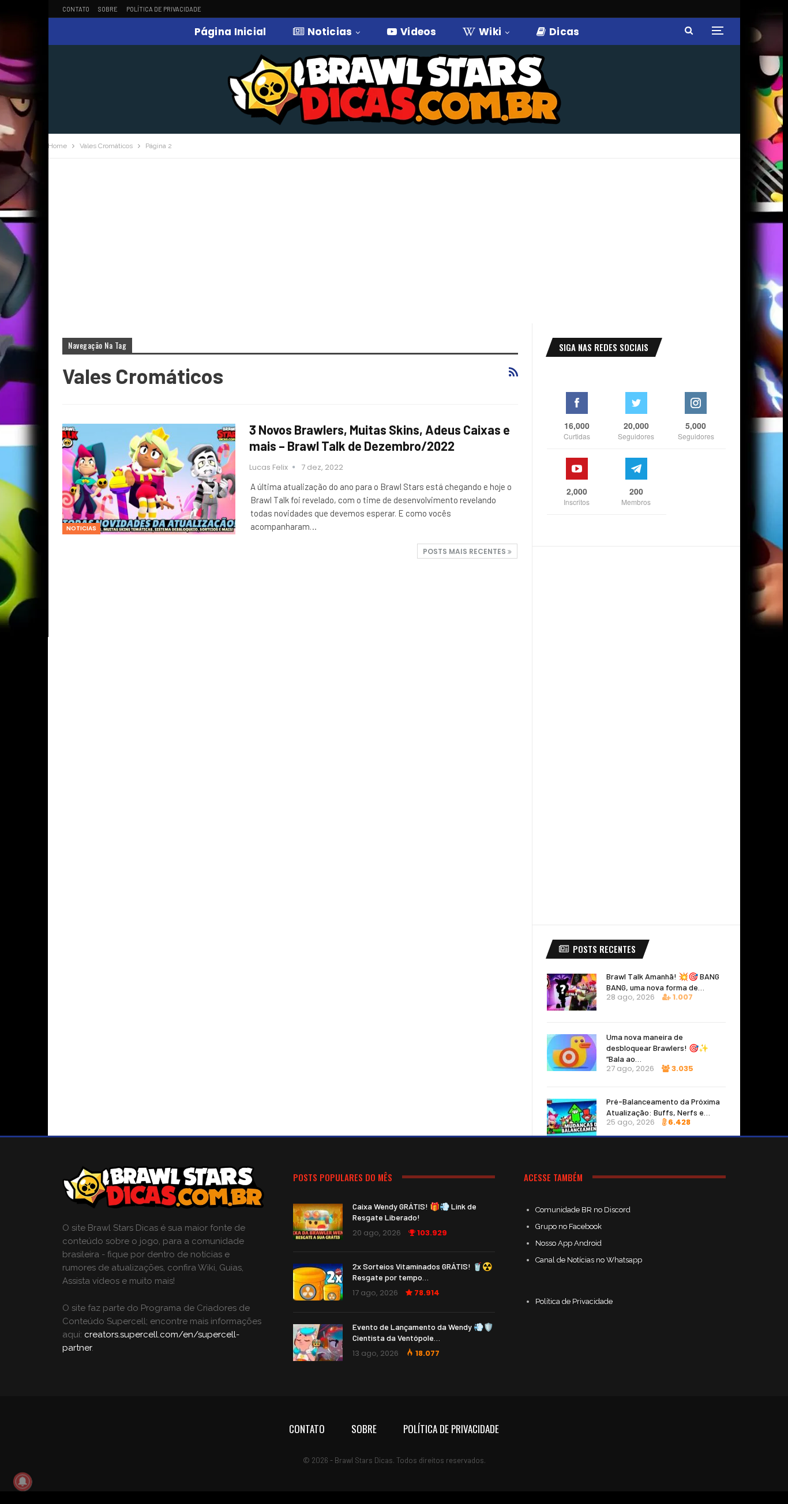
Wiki (490, 32)
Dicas (564, 32)
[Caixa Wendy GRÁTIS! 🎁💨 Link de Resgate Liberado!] (318, 1222)
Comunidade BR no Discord (583, 1209)
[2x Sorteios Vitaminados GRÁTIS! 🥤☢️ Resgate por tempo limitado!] (318, 1282)
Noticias (329, 32)
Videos (418, 32)
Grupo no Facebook (568, 1226)
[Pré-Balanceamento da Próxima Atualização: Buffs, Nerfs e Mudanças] (571, 1117)
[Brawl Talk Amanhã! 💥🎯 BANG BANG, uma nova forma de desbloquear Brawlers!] (571, 992)
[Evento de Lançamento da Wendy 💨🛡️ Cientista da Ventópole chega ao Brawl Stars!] (318, 1342)
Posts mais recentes (465, 551)
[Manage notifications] (22, 1481)
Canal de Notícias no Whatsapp (588, 1260)
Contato (75, 9)
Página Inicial (230, 32)
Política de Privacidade (163, 9)
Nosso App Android (568, 1243)
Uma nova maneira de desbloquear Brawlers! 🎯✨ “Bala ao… (657, 1048)
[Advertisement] (394, 245)
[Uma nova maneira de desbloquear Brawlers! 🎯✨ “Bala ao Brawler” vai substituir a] (571, 1052)
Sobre (108, 9)
